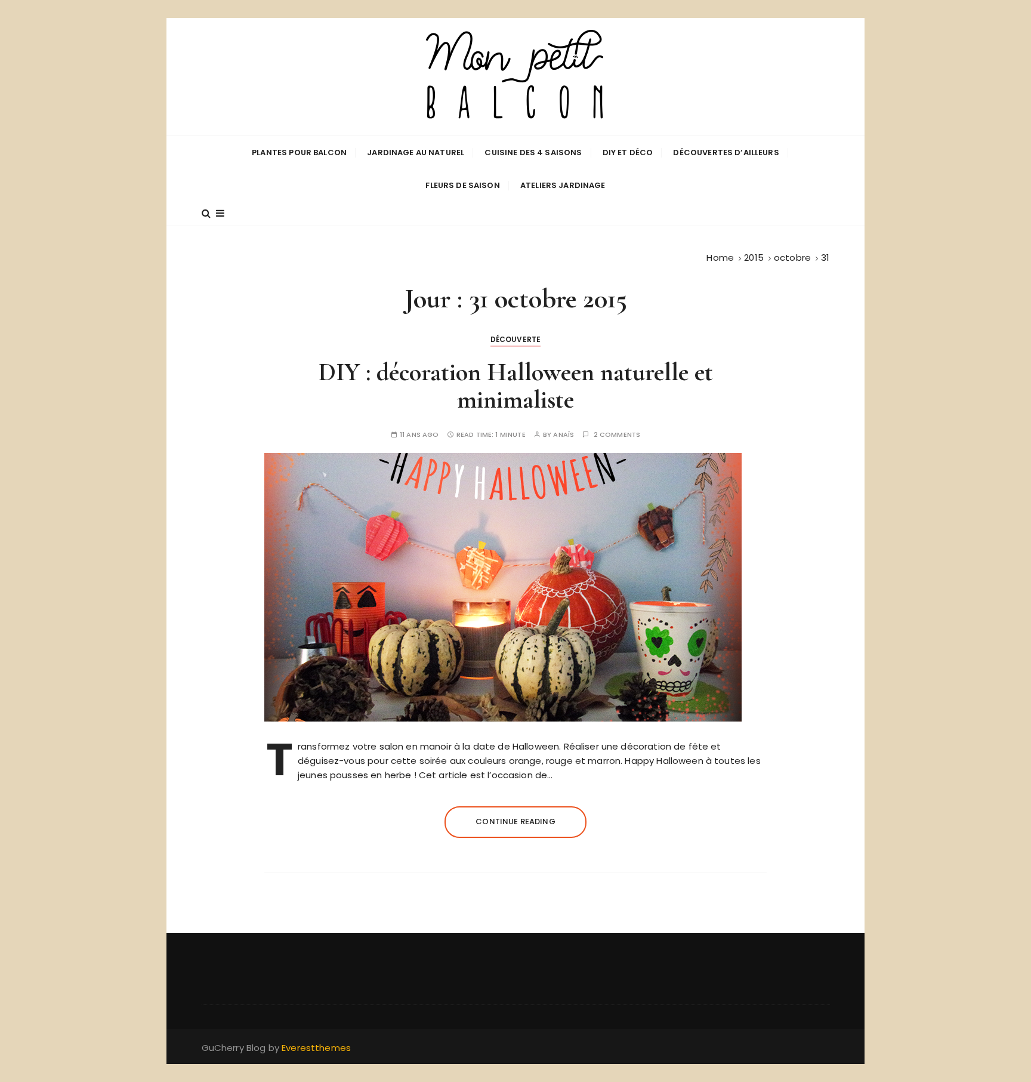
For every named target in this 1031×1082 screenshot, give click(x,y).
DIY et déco (628, 152)
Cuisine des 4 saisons (533, 152)
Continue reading (515, 821)
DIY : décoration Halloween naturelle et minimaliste (516, 386)
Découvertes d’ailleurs (726, 152)
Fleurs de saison (462, 185)
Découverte (515, 339)
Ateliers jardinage (563, 185)
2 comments (617, 434)
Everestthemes (316, 1047)
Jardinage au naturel (415, 152)
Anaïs (563, 434)
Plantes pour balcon (299, 152)
